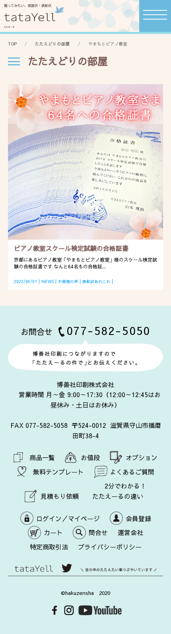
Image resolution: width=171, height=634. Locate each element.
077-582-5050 (108, 330)
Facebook (55, 610)
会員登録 (138, 518)
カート (53, 532)
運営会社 (130, 532)
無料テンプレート (58, 471)
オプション (141, 457)
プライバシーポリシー (110, 546)
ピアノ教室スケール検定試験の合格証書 (71, 248)
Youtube (100, 610)
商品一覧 (42, 457)
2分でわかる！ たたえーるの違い (119, 490)
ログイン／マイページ (68, 518)
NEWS (47, 281)
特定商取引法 (49, 546)
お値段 (90, 457)
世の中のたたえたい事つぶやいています (85, 572)
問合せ (98, 532)
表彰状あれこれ (96, 281)
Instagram (69, 610)
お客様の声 (68, 281)
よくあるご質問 (132, 471)
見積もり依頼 (60, 496)
